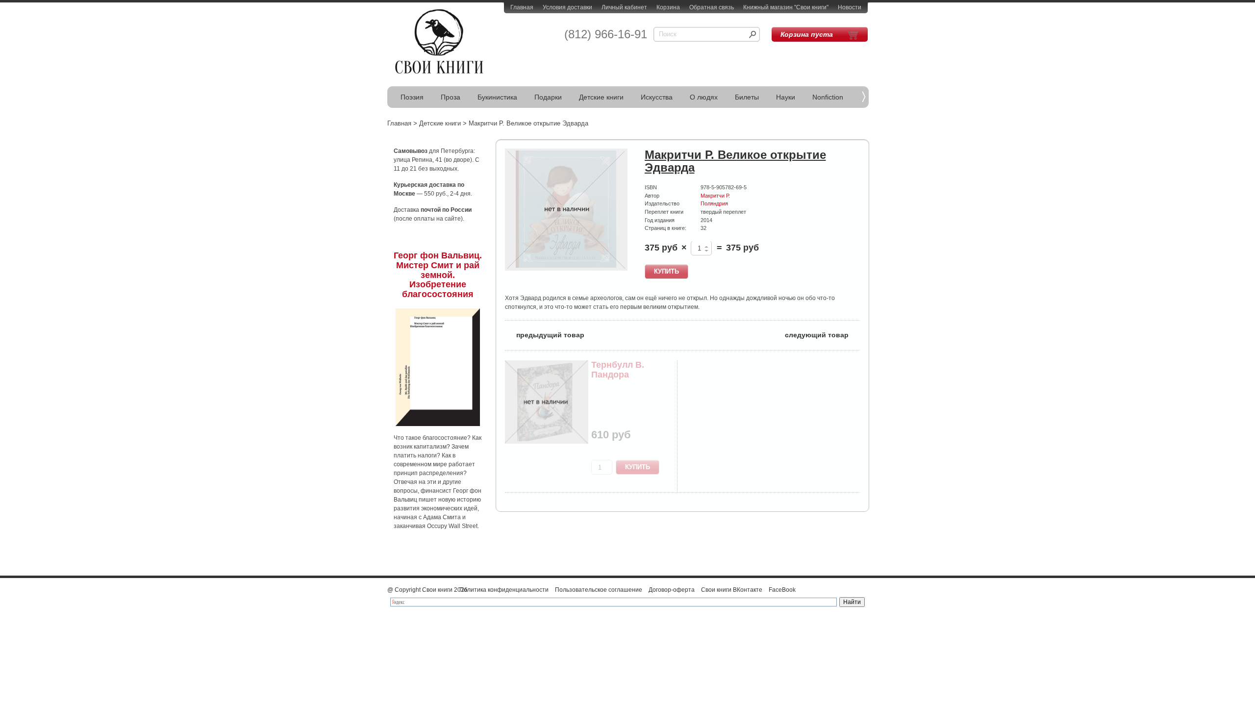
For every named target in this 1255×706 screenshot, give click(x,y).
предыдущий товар (544, 334)
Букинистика (497, 97)
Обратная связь (711, 7)
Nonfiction (827, 97)
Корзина (668, 7)
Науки (785, 97)
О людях (704, 97)
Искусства (657, 97)
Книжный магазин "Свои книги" (785, 7)
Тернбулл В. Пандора (617, 369)
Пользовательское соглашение (598, 589)
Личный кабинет (624, 7)
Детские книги (601, 97)
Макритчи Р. (715, 196)
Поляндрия (714, 203)
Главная (521, 7)
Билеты (747, 97)
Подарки (548, 97)
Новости (849, 7)
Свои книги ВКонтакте (731, 589)
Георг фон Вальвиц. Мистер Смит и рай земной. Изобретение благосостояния (438, 275)
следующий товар (822, 334)
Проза (450, 97)
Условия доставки (567, 7)
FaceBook (782, 589)
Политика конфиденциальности (504, 589)
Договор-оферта (672, 589)
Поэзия (412, 97)
